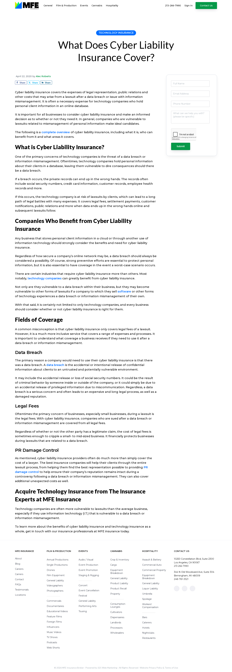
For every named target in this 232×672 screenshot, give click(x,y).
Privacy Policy (155, 667)
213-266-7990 (181, 566)
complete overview (56, 132)
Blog (17, 563)
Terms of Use (171, 667)
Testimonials (22, 589)
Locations (20, 594)
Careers (19, 569)
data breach (55, 365)
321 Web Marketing (107, 667)
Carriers (19, 574)
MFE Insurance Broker (73, 667)
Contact (19, 579)
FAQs (18, 584)
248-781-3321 (181, 579)
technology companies (45, 278)
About (18, 558)
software (124, 291)
